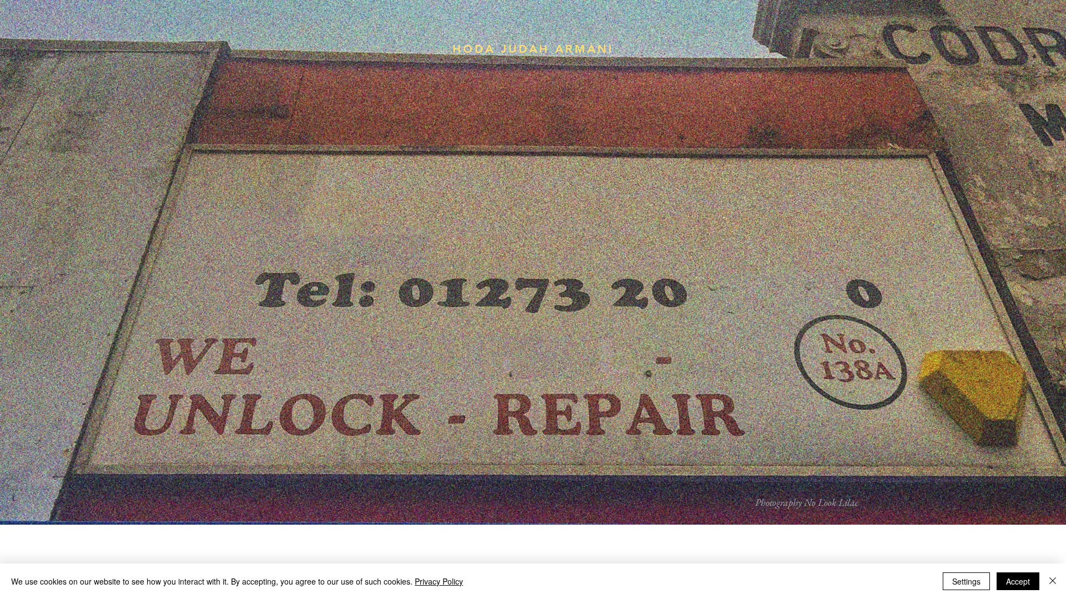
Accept (1018, 581)
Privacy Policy (439, 581)
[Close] (1052, 581)
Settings (966, 581)
